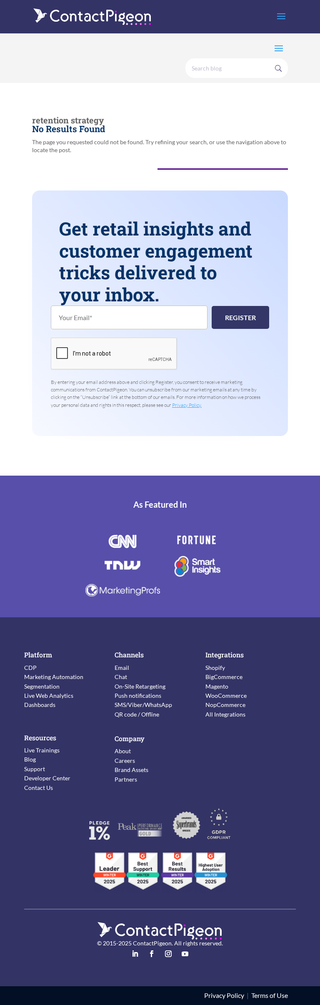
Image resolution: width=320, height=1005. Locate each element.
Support (34, 768)
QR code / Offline (137, 714)
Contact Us (38, 787)
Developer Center (47, 778)
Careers (125, 760)
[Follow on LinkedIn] (135, 953)
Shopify (215, 667)
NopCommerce (225, 704)
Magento (216, 686)
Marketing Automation (53, 676)
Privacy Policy (224, 995)
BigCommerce (223, 676)
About (123, 750)
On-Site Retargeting (140, 686)
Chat (121, 676)
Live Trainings (42, 750)
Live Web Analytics (48, 695)
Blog (30, 759)
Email (122, 667)
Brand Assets (131, 769)
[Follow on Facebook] (151, 953)
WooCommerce (226, 695)
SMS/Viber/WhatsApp (143, 704)
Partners (126, 779)
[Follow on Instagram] (168, 953)
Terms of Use (269, 995)
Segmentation (42, 686)
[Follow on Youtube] (185, 953)
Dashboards (39, 704)
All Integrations (225, 714)
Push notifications (138, 695)
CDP (30, 667)
